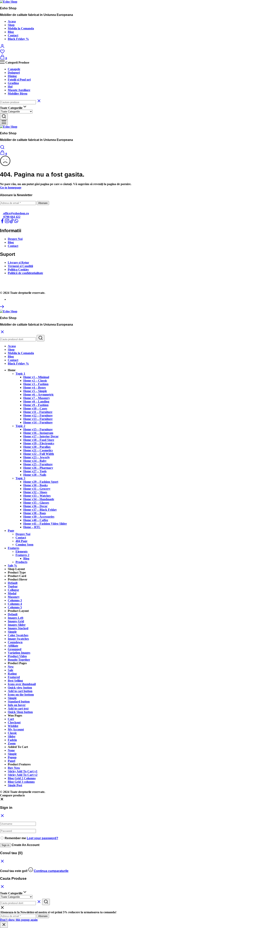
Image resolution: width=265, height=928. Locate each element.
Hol (10, 86)
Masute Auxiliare (19, 90)
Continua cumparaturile (51, 871)
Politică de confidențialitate (25, 273)
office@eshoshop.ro (16, 213)
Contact (13, 35)
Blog (11, 32)
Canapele (14, 69)
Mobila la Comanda (21, 28)
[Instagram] (7, 222)
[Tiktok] (11, 222)
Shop (11, 25)
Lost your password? (42, 838)
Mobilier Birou (17, 93)
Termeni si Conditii (20, 266)
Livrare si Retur (18, 262)
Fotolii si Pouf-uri (19, 79)
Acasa (12, 21)
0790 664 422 (11, 216)
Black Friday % (18, 39)
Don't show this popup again (19, 919)
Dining (12, 76)
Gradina (13, 83)
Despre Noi (15, 239)
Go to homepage (10, 187)
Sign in (5, 845)
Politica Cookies (18, 269)
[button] (12, 370)
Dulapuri (14, 72)
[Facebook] (2, 222)
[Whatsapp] (16, 222)
